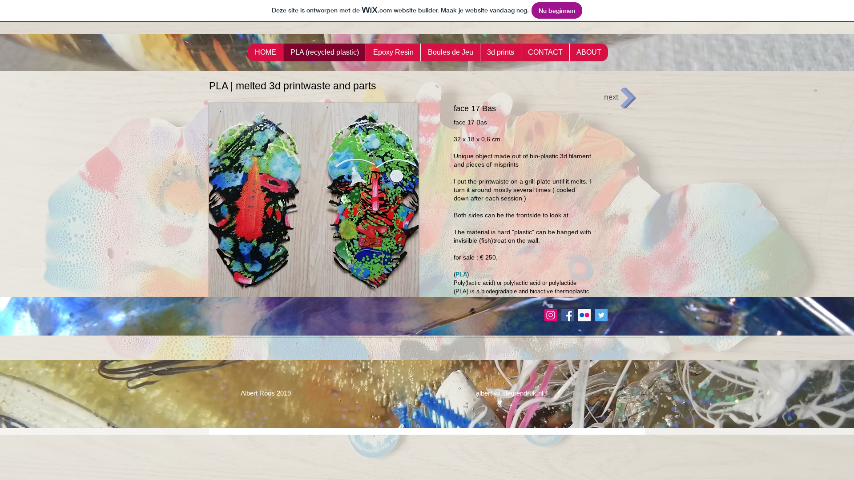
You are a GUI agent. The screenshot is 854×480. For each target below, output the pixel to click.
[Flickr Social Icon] (584, 315)
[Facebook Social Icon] (567, 315)
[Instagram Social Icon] (550, 315)
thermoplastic (572, 291)
